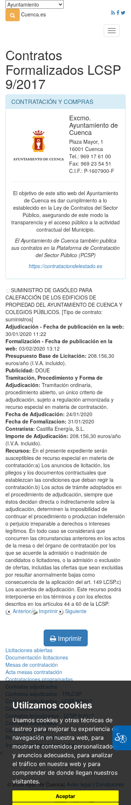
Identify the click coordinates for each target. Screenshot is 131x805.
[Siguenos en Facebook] (117, 12)
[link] (12, 15)
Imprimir (69, 638)
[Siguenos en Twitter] (123, 12)
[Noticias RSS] (113, 12)
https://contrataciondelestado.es (65, 266)
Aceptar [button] (65, 796)
